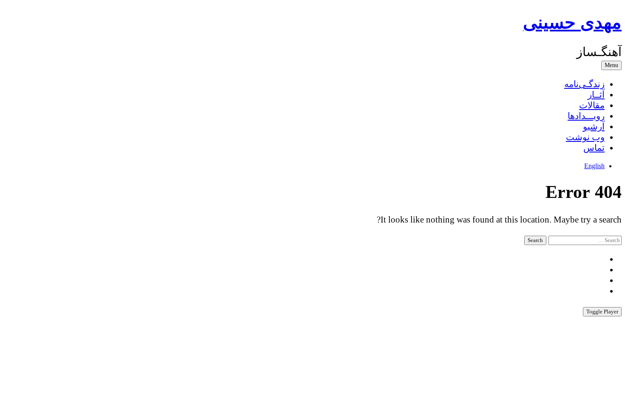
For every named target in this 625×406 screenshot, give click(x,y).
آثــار (596, 95)
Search (535, 240)
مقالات (592, 105)
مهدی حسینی (572, 22)
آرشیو (594, 126)
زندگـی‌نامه (584, 84)
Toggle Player (602, 311)
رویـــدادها (586, 116)
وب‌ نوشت (585, 137)
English (594, 165)
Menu (611, 65)
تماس (594, 148)
